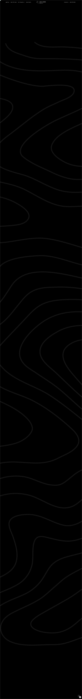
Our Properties (21, 2)
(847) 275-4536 (72, 2)
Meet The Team (14, 2)
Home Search (28, 2)
